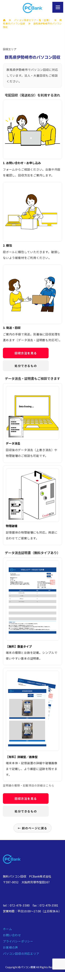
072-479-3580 (20, 905)
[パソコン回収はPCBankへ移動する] (4, 20)
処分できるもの (26, 366)
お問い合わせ (12, 935)
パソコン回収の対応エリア (21, 953)
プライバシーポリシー (18, 941)
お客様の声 (10, 947)
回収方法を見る (26, 353)
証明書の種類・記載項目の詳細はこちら (28, 785)
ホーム (7, 929)
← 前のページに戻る (32, 828)
